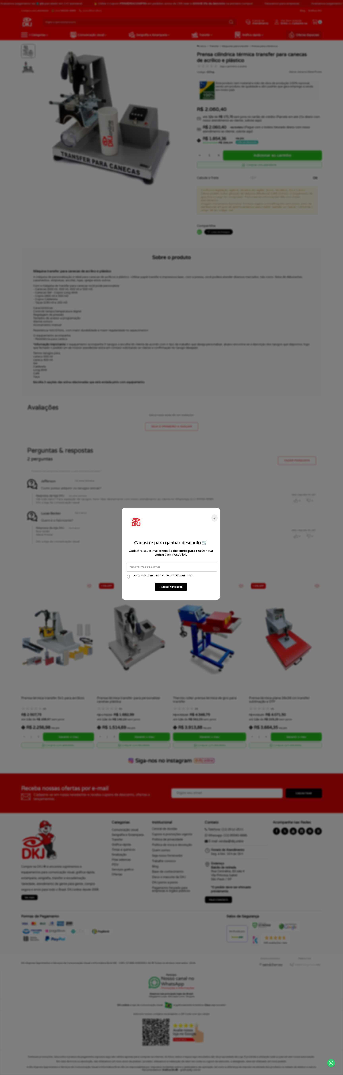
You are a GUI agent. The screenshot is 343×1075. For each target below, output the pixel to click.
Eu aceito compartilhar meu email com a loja (163, 575)
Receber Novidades (171, 586)
